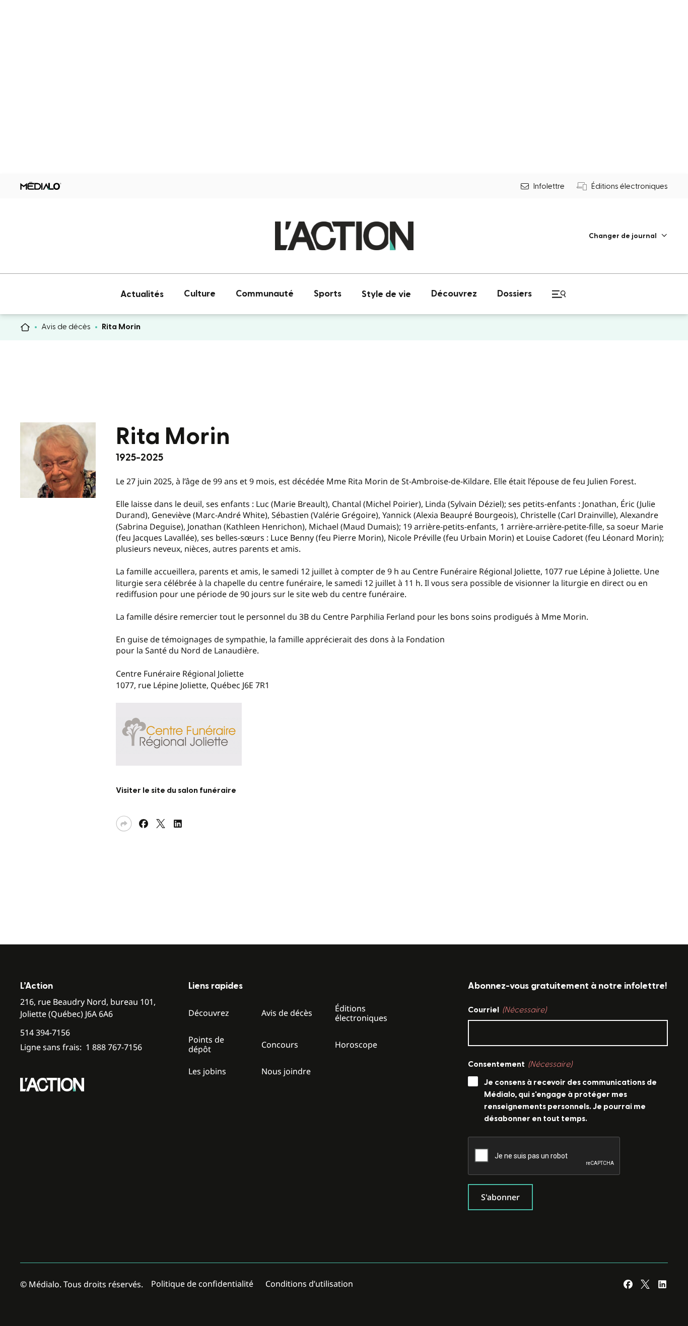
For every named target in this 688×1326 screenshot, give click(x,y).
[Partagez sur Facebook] (143, 823)
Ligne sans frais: (81, 1047)
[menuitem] (628, 236)
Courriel (507, 1010)
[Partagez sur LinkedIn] (177, 823)
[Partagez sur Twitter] (160, 823)
